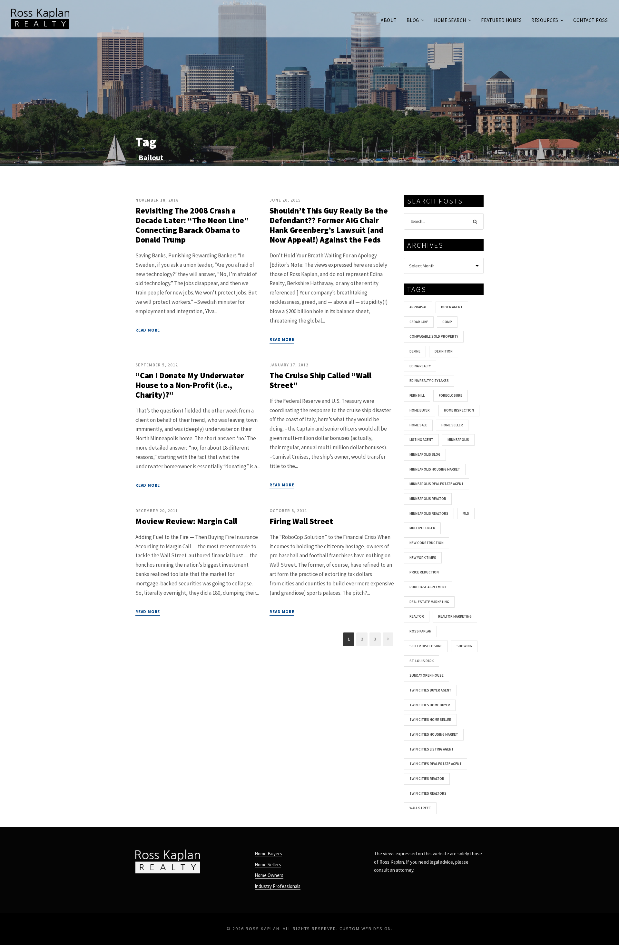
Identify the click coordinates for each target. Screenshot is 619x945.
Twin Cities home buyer (429, 705)
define (414, 351)
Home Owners (269, 875)
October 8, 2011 (288, 510)
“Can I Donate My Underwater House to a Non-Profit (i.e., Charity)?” (189, 385)
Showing (464, 646)
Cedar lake (418, 322)
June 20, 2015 (285, 200)
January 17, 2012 (289, 365)
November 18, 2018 (157, 200)
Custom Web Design (365, 928)
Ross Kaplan (420, 631)
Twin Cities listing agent (431, 749)
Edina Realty (420, 366)
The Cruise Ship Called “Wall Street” (320, 380)
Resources (544, 20)
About (389, 20)
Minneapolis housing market (434, 469)
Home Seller (452, 425)
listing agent (421, 439)
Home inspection (459, 410)
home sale (418, 425)
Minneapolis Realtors (428, 513)
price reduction (424, 572)
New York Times (422, 557)
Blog (413, 20)
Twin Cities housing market (433, 734)
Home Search (450, 20)
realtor (416, 616)
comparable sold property (433, 336)
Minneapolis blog (424, 454)
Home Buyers (268, 854)
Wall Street (420, 808)
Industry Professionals (277, 886)
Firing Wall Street (301, 521)
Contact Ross (590, 20)
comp (447, 322)
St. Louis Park (421, 661)
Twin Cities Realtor (426, 778)
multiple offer (422, 528)
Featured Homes (501, 20)
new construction (426, 543)
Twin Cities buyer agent (430, 690)
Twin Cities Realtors (428, 793)
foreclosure (450, 395)
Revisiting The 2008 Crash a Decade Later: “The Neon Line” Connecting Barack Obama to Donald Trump (192, 225)
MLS (466, 513)
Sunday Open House (426, 675)
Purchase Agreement (428, 587)
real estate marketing (429, 602)
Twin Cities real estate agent (435, 763)
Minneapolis (458, 439)
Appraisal (418, 307)
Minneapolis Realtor (427, 498)
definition (444, 351)
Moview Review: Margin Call (186, 521)
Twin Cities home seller (430, 719)
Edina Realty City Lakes (429, 380)
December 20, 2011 (156, 510)
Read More (147, 330)
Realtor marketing (455, 616)
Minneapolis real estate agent (436, 484)
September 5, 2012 (156, 365)
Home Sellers (268, 864)
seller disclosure (425, 646)
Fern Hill (417, 395)
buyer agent (452, 307)
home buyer (419, 410)
